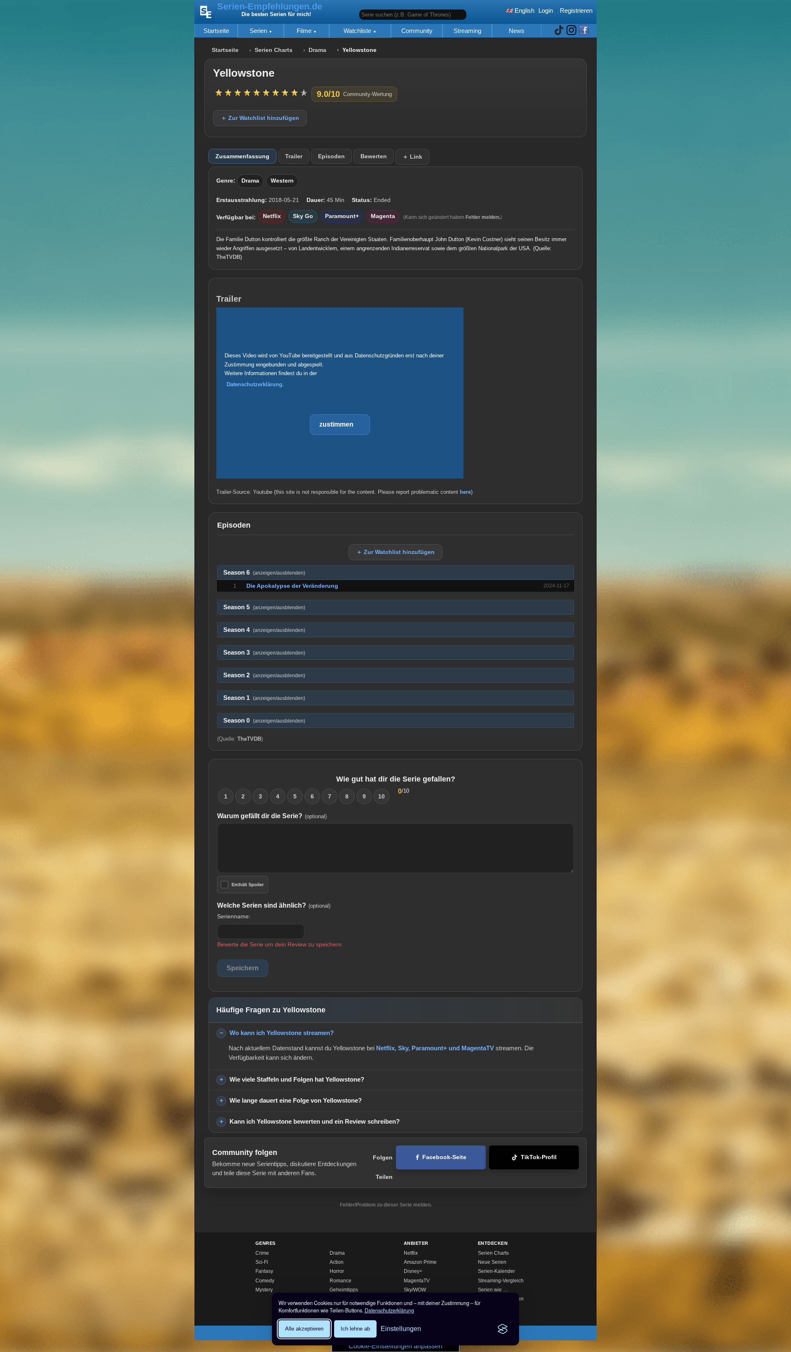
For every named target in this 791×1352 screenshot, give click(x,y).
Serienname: (233, 916)
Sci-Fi (261, 1262)
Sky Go (303, 216)
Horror (337, 1271)
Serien (259, 30)
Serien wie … (493, 1290)
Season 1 (264, 698)
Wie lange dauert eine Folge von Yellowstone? (295, 1100)
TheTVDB (228, 257)
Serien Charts (274, 50)
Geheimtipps (344, 1290)
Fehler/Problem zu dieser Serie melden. (386, 1205)
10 (381, 796)
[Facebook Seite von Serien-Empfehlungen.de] (584, 30)
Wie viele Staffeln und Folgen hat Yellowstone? (296, 1079)
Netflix (272, 216)
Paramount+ (342, 216)
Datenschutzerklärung (389, 1310)
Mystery (264, 1290)
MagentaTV (417, 1281)
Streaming (467, 30)
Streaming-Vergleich (501, 1281)
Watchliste (358, 30)
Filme (305, 30)
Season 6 (264, 572)
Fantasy (264, 1271)
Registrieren (576, 10)
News (516, 30)
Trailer (293, 156)
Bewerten (373, 156)
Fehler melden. (483, 217)
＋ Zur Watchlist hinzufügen (260, 118)
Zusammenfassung (242, 156)
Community (417, 30)
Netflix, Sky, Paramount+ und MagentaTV (435, 1048)
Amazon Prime (420, 1262)
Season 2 (264, 675)
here (465, 492)
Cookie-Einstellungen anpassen (395, 1346)
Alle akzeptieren (304, 1329)
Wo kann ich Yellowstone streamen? (281, 1032)
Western (282, 181)
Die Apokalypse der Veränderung (292, 585)
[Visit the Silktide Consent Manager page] (503, 1329)
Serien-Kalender (496, 1271)
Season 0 (264, 720)
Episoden (331, 156)
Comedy (264, 1281)
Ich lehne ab (355, 1329)
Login (545, 10)
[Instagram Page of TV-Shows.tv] (571, 30)
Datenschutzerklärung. (255, 384)
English (523, 10)
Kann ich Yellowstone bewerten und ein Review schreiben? (314, 1121)
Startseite (216, 30)
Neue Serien (492, 1262)
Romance (340, 1281)
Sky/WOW (415, 1290)
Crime (262, 1253)
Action (337, 1262)
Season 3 (264, 652)
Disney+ (413, 1271)
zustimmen (336, 424)
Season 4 (264, 630)
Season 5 (264, 607)
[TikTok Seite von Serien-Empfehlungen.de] (559, 30)
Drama (317, 50)
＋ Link (412, 156)
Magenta (383, 216)
